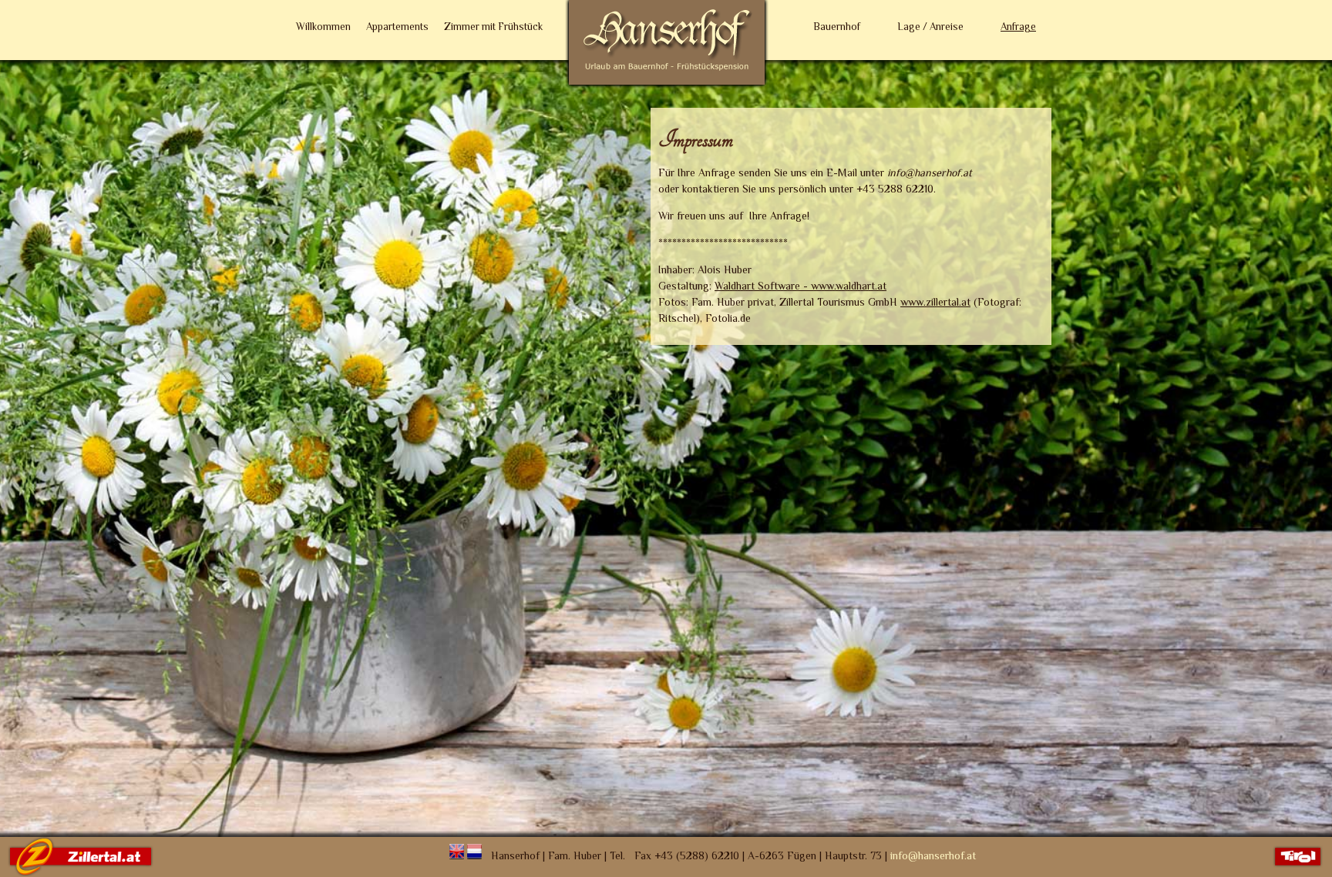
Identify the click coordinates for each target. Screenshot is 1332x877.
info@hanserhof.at (933, 855)
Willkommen (323, 26)
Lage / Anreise (930, 26)
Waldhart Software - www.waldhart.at (800, 286)
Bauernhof (836, 26)
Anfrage (1018, 26)
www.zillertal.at (935, 302)
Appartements (397, 26)
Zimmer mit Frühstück (493, 26)
